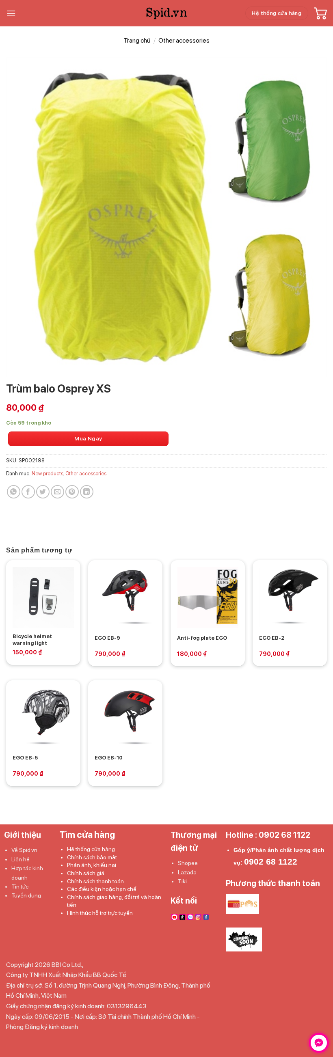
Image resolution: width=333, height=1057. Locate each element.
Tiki (182, 881)
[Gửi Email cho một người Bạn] (57, 491)
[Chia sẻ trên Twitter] (43, 491)
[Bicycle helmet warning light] (43, 597)
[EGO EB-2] (289, 597)
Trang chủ (136, 40)
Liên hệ (20, 859)
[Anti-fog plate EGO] (207, 597)
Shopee (188, 863)
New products (47, 473)
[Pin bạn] (72, 491)
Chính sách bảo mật (92, 857)
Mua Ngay (88, 438)
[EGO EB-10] (125, 717)
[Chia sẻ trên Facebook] (28, 491)
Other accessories (184, 40)
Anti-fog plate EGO (202, 638)
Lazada (187, 872)
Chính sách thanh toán (95, 881)
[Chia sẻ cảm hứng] (13, 491)
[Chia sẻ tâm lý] (86, 491)
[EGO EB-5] (43, 717)
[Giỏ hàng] (320, 13)
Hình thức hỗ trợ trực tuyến (100, 913)
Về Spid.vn (24, 850)
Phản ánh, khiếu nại (91, 865)
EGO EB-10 (109, 758)
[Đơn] (11, 13)
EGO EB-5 (25, 758)
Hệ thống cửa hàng (91, 849)
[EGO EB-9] (125, 597)
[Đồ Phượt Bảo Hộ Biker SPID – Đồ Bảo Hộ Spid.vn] (166, 13)
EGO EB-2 (272, 638)
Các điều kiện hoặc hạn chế (101, 889)
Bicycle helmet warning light (32, 639)
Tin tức (19, 886)
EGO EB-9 (107, 638)
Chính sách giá (85, 873)
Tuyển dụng (26, 895)
